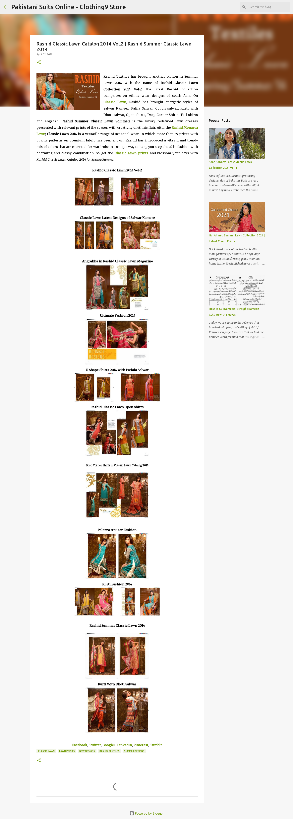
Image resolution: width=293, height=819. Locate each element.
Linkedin (124, 745)
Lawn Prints (67, 751)
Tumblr (156, 745)
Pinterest (141, 745)
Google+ (109, 745)
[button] (38, 62)
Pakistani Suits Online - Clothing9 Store (68, 6)
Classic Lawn (46, 751)
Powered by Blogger (149, 813)
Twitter (95, 745)
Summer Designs (134, 751)
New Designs (87, 751)
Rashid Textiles (109, 751)
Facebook (79, 745)
